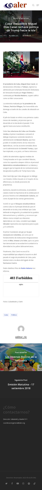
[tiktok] (34, 483)
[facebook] (12, 483)
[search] (33, 5)
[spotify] (29, 483)
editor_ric (14, 36)
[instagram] (23, 483)
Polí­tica (14, 315)
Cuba (6, 315)
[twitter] (6, 483)
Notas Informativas (21, 18)
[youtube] (17, 483)
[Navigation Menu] (38, 5)
